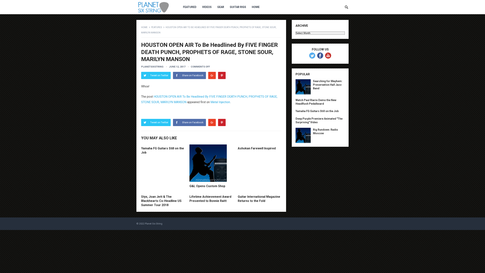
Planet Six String (153, 223)
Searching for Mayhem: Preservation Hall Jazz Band (327, 85)
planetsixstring (152, 66)
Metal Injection (220, 102)
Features (156, 27)
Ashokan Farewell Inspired (257, 148)
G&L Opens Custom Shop (207, 186)
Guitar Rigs (238, 7)
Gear (220, 7)
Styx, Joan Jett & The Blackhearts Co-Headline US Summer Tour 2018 (161, 201)
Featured (189, 7)
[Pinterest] (222, 75)
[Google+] (212, 75)
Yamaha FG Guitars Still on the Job (317, 111)
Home (256, 7)
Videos (207, 7)
